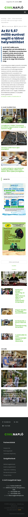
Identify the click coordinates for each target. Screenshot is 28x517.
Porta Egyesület (8, 451)
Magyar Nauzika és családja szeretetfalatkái (20, 311)
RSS (17, 422)
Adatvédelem (21, 514)
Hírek (9, 18)
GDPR (19, 510)
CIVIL (14, 8)
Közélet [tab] (14, 266)
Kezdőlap (3, 18)
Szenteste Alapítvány (10, 453)
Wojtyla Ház (7, 448)
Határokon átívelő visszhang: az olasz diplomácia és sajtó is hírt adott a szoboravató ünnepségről (20, 296)
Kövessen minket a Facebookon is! (11, 96)
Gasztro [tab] (14, 269)
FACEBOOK (7, 422)
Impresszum (12, 514)
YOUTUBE (7, 426)
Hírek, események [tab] (14, 262)
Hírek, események (17, 18)
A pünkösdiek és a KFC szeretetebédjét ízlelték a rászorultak (21, 338)
